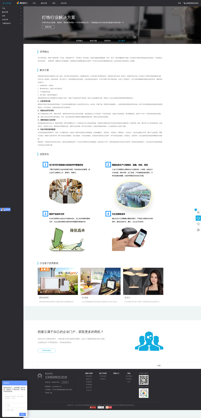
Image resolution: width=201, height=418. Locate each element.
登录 (179, 3)
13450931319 (191, 3)
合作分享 (64, 3)
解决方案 (44, 3)
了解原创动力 (11, 23)
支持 (53, 3)
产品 (34, 3)
